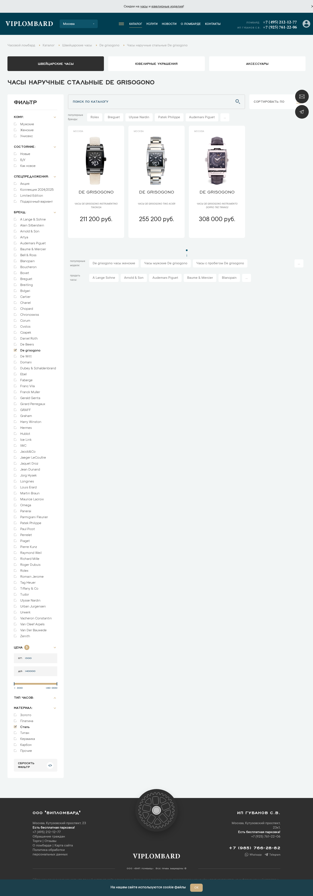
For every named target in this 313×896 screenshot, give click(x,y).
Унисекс (26, 136)
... (225, 117)
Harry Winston (30, 422)
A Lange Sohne (104, 278)
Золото (25, 715)
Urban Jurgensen (33, 607)
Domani (26, 362)
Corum (25, 321)
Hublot (25, 434)
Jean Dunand (30, 470)
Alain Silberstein (32, 226)
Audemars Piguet (33, 243)
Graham (26, 416)
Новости (169, 24)
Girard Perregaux (32, 404)
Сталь (25, 727)
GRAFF (25, 410)
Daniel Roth (29, 339)
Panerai (25, 511)
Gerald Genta (30, 398)
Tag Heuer (28, 583)
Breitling (26, 285)
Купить (95, 232)
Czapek (25, 333)
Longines (27, 482)
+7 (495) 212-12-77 (280, 22)
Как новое (28, 166)
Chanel (25, 303)
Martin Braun (30, 493)
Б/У (22, 160)
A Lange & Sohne (33, 220)
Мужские (27, 124)
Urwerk (25, 612)
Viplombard (29, 24)
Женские (27, 130)
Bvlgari (25, 291)
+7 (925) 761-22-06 (280, 27)
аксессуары (257, 63)
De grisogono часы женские (114, 263)
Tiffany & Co (29, 589)
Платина (26, 721)
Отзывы (50, 841)
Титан (24, 733)
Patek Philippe (30, 523)
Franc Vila (27, 386)
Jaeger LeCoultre (33, 458)
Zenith (25, 636)
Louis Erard (28, 487)
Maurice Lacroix (32, 499)
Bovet (24, 273)
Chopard (26, 309)
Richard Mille (29, 559)
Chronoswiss (29, 315)
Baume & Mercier (33, 249)
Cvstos (25, 327)
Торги (37, 841)
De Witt (26, 356)
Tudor (24, 595)
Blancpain (27, 261)
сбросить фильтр (26, 764)
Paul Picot (27, 529)
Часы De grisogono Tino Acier (156, 204)
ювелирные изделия (167, 7)
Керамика (27, 739)
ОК (196, 888)
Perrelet (26, 535)
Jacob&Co (28, 452)
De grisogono (30, 351)
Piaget (25, 541)
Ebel (23, 374)
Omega (25, 505)
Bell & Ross (28, 255)
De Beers (27, 345)
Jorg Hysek (28, 476)
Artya (24, 237)
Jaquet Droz (29, 464)
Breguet (26, 279)
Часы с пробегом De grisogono (220, 263)
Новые (25, 154)
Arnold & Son (29, 231)
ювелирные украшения (156, 63)
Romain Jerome (32, 577)
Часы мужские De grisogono (165, 263)
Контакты (213, 24)
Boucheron (28, 267)
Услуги (152, 24)
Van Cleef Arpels (32, 624)
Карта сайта (64, 846)
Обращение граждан (49, 837)
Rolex (24, 571)
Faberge (26, 380)
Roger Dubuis (30, 565)
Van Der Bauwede (33, 630)
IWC (23, 446)
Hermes (26, 428)
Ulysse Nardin (30, 601)
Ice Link (26, 440)
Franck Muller (30, 392)
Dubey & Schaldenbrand (38, 368)
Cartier (25, 297)
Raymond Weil (31, 553)
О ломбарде (191, 24)
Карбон (26, 745)
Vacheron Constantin (36, 618)
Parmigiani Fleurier (34, 517)
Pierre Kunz (28, 547)
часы (144, 7)
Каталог (135, 24)
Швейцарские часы (56, 63)
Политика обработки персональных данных (50, 852)
